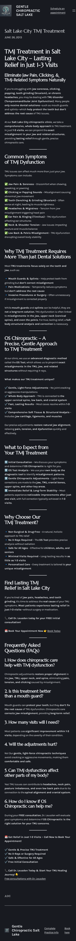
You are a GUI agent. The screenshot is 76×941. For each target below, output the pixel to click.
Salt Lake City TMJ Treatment (35, 31)
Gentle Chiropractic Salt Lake (28, 11)
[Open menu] (74, 10)
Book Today (53, 630)
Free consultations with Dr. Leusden (25, 878)
